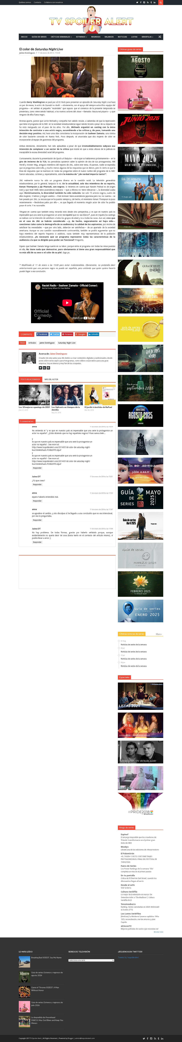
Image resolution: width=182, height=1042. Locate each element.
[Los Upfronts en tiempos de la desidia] (67, 395)
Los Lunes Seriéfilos (131, 914)
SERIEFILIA (146, 37)
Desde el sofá (128, 885)
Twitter (56, 334)
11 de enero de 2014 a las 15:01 (101, 477)
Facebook (43, 334)
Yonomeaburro (128, 904)
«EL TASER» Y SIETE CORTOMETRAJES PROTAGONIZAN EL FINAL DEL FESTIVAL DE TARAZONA (139, 859)
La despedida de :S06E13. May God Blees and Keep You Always (47, 1020)
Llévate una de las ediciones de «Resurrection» (140, 850)
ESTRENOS (80, 37)
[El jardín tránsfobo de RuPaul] (100, 395)
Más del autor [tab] (51, 379)
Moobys (125, 847)
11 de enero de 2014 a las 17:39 (101, 493)
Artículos (32, 343)
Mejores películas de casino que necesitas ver (140, 929)
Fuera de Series (128, 866)
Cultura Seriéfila (129, 892)
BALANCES (109, 37)
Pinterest (69, 334)
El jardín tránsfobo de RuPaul (98, 407)
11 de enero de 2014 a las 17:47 (101, 509)
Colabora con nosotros (53, 2)
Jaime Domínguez (27, 53)
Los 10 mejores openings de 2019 (34, 407)
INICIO (24, 37)
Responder (37, 468)
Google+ (82, 334)
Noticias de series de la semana (134, 644)
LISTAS (134, 37)
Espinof (124, 834)
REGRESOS (95, 37)
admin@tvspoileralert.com (85, 1038)
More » (159, 634)
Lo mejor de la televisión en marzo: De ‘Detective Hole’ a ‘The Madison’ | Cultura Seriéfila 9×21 (137, 897)
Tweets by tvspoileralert (128, 957)
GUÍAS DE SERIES (39, 37)
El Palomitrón (127, 853)
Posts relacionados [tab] (30, 379)
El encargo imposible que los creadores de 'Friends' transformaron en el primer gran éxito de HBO (138, 840)
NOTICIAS (122, 37)
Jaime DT (36, 476)
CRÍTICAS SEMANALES (60, 37)
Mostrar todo (158, 932)
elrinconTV (126, 926)
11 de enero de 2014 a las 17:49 (101, 529)
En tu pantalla (128, 875)
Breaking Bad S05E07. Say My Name (46, 957)
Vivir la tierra (126, 888)
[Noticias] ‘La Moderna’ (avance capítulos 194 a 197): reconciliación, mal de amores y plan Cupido (140, 919)
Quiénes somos (25, 2)
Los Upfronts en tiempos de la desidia (66, 408)
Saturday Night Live (66, 343)
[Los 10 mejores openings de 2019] (34, 395)
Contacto (37, 2)
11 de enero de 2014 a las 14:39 (101, 427)
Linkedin (94, 334)
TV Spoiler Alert (36, 1038)
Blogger (71, 1038)
